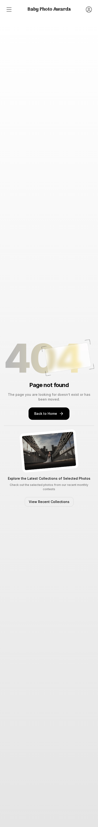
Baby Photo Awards (49, 9)
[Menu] (9, 9)
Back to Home (45, 413)
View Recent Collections (49, 502)
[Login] (89, 9)
